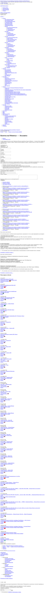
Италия (6, 42)
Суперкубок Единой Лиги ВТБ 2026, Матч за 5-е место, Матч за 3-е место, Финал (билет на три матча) (20, 507)
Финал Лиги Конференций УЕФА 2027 (8, 285)
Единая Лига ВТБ (8, 82)
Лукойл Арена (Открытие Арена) (6, 421)
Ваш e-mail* (2, 173)
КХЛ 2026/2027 (8, 69)
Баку (1, 293)
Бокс (3, 111)
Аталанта (26, 209)
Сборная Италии (10, 46)
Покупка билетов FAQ (9, 572)
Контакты (2, 555)
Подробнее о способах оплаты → (6, 272)
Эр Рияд (2, 305)
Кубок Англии (10, 38)
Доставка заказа (6, 8)
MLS (8, 59)
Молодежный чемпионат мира (11, 72)
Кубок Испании (10, 33)
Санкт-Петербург (3, 386)
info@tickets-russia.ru (4, 5)
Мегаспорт (2, 323)
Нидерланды (7, 61)
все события (5, 207)
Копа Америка (10, 58)
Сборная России (10, 30)
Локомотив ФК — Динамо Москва (7, 413)
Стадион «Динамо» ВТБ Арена (6, 456)
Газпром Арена (3, 385)
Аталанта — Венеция (16, 228)
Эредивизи (9, 62)
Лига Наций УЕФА (8, 23)
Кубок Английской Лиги (12, 39)
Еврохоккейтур (8, 70)
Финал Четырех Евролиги (10, 78)
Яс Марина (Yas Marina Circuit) (6, 298)
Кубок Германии (10, 49)
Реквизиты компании (9, 566)
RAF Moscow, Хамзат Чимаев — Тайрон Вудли (9, 482)
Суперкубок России (11, 29)
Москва (1, 324)
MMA (4, 112)
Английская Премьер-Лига (12, 37)
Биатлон (4, 104)
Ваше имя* (2, 171)
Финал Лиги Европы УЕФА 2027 (6, 279)
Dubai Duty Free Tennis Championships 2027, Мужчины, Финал (12, 315)
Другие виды (5, 114)
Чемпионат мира (8, 71)
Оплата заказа (5, 7)
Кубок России (10, 28)
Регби (6, 122)
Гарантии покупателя (9, 558)
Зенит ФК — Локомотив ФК (5, 384)
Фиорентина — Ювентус (17, 205)
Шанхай (2, 478)
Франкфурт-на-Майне (4, 281)
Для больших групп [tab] (6, 139)
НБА (6, 84)
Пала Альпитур (3, 310)
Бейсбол (6, 117)
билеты (1, 282)
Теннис (4, 86)
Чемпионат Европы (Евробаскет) (11, 80)
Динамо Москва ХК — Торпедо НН (7, 328)
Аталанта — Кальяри (16, 224)
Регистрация (7, 561)
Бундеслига (9, 48)
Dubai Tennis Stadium (4, 316)
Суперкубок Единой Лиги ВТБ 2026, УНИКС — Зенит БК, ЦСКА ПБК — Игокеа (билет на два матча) (20, 488)
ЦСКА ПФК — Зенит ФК (5, 434)
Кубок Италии (10, 44)
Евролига (7, 77)
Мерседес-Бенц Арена (4, 477)
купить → (2, 16)
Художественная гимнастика (10, 115)
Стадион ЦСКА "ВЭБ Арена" (6, 378)
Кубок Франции (10, 54)
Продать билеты (6, 9)
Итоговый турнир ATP (9, 98)
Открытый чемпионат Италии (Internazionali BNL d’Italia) (16, 94)
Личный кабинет (8, 560)
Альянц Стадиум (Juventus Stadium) (15, 131)
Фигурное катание (6, 113)
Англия (6, 36)
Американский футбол (9, 116)
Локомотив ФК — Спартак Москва (7, 405)
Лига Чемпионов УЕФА (9, 19)
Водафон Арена (3, 286)
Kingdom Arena (3, 304)
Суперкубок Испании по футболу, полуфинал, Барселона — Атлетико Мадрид (15, 526)
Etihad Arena (2, 515)
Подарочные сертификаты (10, 559)
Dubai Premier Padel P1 (9, 90)
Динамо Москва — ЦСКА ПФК (6, 470)
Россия (6, 26)
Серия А (8, 43)
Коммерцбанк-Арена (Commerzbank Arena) (8, 280)
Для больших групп (9, 575)
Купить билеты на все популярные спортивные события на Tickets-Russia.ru (15, 0)
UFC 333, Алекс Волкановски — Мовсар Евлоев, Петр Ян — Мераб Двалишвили (16, 514)
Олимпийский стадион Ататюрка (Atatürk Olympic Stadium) (11, 521)
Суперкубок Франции (11, 55)
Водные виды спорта (9, 118)
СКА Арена (2, 359)
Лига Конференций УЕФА (10, 21)
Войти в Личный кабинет (5, 12)
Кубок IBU (7, 108)
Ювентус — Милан (16, 193)
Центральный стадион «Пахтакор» (7, 539)
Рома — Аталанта (16, 220)
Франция (6, 52)
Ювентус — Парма (16, 189)
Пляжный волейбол (9, 121)
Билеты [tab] (4, 138)
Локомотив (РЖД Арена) (5, 399)
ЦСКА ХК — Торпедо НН (5, 346)
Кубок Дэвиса (7, 100)
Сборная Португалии (11, 66)
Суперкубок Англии (11, 40)
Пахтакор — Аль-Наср (4, 538)
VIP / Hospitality (8, 576)
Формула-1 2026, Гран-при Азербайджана (8, 291)
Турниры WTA (8, 95)
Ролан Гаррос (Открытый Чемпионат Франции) (14, 87)
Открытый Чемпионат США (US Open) (12, 91)
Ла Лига (8, 32)
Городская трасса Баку (4, 292)
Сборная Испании (10, 35)
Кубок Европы (8, 81)
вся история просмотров (11, 550)
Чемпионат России (8, 109)
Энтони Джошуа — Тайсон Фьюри (7, 303)
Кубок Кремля (7, 99)
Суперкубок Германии (11, 50)
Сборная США (10, 60)
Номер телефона (3, 174)
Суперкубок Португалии (12, 65)
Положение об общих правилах (6, 578)
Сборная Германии (10, 51)
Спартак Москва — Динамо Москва (7, 427)
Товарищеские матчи (9, 25)
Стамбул (2, 287)
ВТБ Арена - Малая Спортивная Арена (7, 483)
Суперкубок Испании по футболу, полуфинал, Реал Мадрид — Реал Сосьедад (15, 520)
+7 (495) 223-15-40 (3, 2)
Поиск (6, 569)
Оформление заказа (8, 571)
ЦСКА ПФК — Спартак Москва (6, 448)
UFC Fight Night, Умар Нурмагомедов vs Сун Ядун (10, 476)
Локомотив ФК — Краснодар (6, 398)
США (6, 57)
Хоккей (4, 68)
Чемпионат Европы (8, 24)
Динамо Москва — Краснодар (6, 455)
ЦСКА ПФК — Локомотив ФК (6, 377)
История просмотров (9, 562)
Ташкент (2, 540)
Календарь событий (9, 568)
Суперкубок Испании (11, 34)
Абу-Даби (2, 299)
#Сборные (5, 125)
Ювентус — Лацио (16, 197)
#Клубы (4, 124)
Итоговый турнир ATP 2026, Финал (7, 309)
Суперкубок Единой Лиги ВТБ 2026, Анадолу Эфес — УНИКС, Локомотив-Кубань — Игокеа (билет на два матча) (22, 501)
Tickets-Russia (3, 552)
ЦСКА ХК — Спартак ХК (5, 322)
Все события (7, 67)
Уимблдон (7, 88)
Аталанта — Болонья (16, 216)
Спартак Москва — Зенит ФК (6, 420)
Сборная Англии (10, 41)
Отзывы (4, 10)
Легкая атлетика (8, 120)
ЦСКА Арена (3, 341)
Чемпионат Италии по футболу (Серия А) (12, 129)
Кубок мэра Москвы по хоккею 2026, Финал (8, 334)
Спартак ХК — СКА (4, 365)
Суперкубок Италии (11, 45)
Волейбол (7, 119)
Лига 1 (8, 53)
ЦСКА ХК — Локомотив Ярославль (7, 371)
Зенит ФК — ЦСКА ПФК (5, 391)
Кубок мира (7, 107)
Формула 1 (5, 110)
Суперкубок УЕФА (8, 22)
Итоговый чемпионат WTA (10, 96)
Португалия (7, 64)
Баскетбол (5, 76)
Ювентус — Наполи (16, 201)
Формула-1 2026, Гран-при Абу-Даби (7, 297)
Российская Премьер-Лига (12, 27)
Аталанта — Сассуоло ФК (17, 212)
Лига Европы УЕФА (9, 20)
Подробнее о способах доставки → (7, 252)
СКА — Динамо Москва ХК (5, 358)
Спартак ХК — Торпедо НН (5, 352)
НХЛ (6, 73)
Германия (7, 47)
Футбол (4, 18)
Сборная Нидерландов (11, 63)
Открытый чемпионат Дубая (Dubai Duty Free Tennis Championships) (18, 89)
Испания (6, 31)
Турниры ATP (7, 97)
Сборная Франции (10, 56)
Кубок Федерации (8, 101)
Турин (6, 131)
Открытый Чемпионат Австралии (11, 102)
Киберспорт (7, 123)
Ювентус (26, 186)
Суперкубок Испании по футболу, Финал (8, 532)
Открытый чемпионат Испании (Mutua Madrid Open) (15, 93)
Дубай (1, 318)
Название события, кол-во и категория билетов (9, 179)
